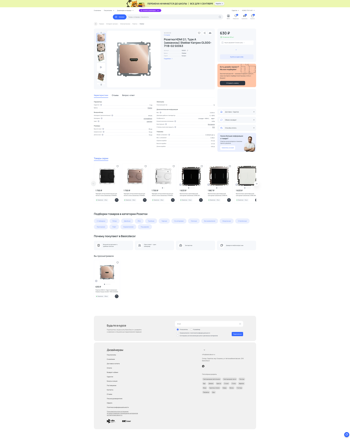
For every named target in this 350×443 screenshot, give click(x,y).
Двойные (127, 221)
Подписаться (237, 334)
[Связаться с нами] (346, 434)
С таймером (101, 221)
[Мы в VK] (211, 366)
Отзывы (115, 95)
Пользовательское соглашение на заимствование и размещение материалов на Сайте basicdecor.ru (122, 413)
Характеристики (101, 95)
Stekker (184, 53)
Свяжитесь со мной (228, 148)
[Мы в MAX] (203, 366)
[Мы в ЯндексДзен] (214, 366)
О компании (97, 10)
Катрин (184, 56)
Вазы (204, 388)
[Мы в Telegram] (218, 366)
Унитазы (239, 388)
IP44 (139, 221)
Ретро (114, 221)
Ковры (224, 388)
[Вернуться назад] (96, 24)
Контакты (110, 390)
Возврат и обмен (112, 372)
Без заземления (209, 221)
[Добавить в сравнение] (210, 33)
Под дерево (145, 227)
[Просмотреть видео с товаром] (101, 67)
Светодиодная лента (229, 379)
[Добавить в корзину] (116, 200)
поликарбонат (148, 118)
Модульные (226, 221)
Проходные (101, 227)
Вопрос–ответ (128, 95)
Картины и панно (214, 388)
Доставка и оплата (113, 364)
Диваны (211, 383)
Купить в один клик (236, 57)
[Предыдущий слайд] (101, 33)
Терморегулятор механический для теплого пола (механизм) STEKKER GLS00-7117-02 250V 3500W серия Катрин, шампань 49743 (134, 194)
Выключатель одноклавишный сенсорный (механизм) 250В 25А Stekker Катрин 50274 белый (246, 194)
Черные (164, 221)
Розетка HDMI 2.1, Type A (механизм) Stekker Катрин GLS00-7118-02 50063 (107, 291)
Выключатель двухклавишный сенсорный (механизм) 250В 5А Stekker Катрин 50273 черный (217, 194)
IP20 (213, 127)
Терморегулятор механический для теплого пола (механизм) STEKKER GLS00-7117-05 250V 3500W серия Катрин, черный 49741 (106, 194)
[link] (167, 33)
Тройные (151, 221)
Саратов (234, 10)
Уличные (194, 221)
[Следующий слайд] (101, 84)
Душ (213, 392)
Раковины (206, 392)
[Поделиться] (204, 33)
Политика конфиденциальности (118, 407)
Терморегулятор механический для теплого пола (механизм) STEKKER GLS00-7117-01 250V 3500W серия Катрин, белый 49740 (162, 194)
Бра (204, 383)
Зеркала (241, 383)
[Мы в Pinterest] (207, 366)
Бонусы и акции (112, 381)
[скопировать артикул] (187, 50)
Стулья (226, 383)
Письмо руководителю (114, 399)
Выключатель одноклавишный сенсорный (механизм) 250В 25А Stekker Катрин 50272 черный (190, 194)
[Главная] (103, 16)
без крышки (211, 124)
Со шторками (179, 221)
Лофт (114, 227)
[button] (213, 118)
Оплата (109, 368)
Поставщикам (111, 385)
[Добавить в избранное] (199, 33)
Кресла (219, 383)
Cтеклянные (242, 221)
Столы (234, 383)
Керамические (128, 227)
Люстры (241, 379)
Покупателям (111, 355)
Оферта (109, 403)
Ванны (232, 388)
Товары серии (101, 158)
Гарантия (110, 377)
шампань (149, 121)
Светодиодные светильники (211, 379)
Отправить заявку (232, 83)
